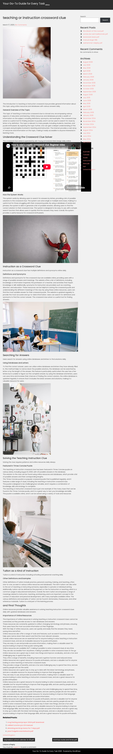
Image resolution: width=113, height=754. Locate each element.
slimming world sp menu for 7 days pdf (23, 728)
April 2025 (86, 106)
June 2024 (87, 136)
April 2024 (87, 142)
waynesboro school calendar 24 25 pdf (19, 740)
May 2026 (86, 68)
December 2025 (89, 83)
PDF (84, 166)
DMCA (47, 5)
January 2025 (88, 115)
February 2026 (88, 77)
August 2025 (88, 95)
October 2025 (88, 89)
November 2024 (89, 121)
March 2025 (87, 109)
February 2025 (88, 112)
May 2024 (87, 139)
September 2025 (89, 92)
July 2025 (86, 97)
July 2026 (86, 65)
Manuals (86, 163)
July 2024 (86, 133)
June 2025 (87, 100)
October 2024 (88, 124)
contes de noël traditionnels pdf (95, 34)
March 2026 (87, 74)
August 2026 (88, 62)
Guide (85, 158)
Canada (86, 155)
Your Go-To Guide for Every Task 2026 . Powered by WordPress (56, 751)
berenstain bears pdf (91, 37)
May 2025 (86, 103)
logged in (16, 747)
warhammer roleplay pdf (92, 43)
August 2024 (88, 130)
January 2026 (88, 80)
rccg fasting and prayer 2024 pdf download (25, 722)
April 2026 (86, 71)
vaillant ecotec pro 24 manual (20, 725)
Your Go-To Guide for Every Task (24, 3)
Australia (86, 152)
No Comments (21, 25)
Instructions (87, 160)
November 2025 (89, 86)
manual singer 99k (90, 40)
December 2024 (89, 118)
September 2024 (89, 127)
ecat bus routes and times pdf (65, 740)
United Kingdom (9, 735)
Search (83, 16)
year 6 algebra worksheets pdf (20, 731)
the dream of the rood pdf (93, 31)
